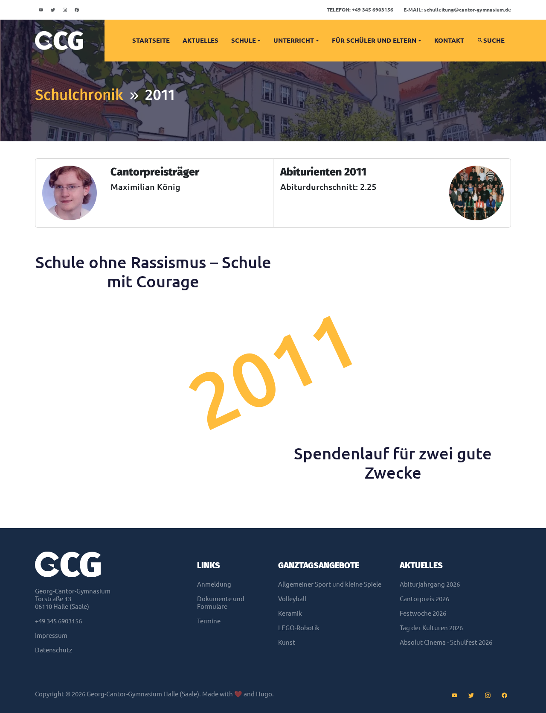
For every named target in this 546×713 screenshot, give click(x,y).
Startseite (151, 40)
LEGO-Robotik (298, 627)
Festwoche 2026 (423, 613)
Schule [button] (243, 40)
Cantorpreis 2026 (424, 598)
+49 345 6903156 (360, 9)
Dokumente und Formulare (220, 602)
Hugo (264, 694)
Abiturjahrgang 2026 (430, 584)
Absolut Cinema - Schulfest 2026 (446, 642)
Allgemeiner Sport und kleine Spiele (329, 584)
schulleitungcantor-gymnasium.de (457, 9)
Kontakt (449, 40)
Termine (209, 621)
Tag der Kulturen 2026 (431, 627)
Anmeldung (214, 584)
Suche (494, 40)
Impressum (51, 635)
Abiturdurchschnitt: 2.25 (328, 187)
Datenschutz (53, 650)
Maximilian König (145, 187)
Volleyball (292, 598)
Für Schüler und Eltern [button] (374, 40)
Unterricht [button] (293, 40)
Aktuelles (200, 40)
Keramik (290, 613)
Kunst (286, 642)
